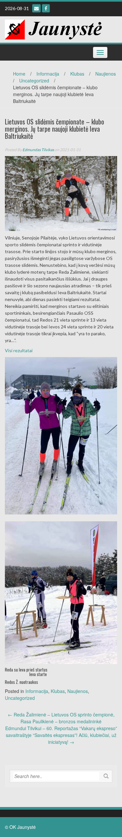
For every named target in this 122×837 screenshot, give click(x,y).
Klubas (77, 73)
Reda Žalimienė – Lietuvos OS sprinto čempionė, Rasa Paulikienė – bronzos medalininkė (61, 718)
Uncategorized (34, 80)
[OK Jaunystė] (53, 28)
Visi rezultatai (19, 350)
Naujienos (105, 73)
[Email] (36, 8)
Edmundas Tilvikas (38, 149)
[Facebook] (46, 8)
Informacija (47, 73)
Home (19, 73)
